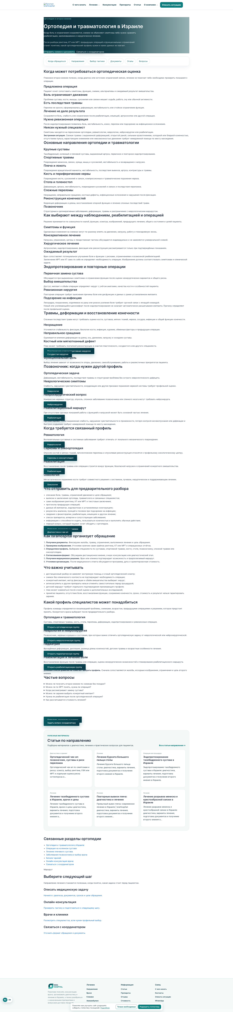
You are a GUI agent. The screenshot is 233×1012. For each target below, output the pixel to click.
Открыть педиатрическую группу (63, 654)
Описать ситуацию (171, 5)
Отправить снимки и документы (59, 52)
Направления (77, 61)
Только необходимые (126, 1007)
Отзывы (124, 997)
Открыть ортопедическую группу (63, 627)
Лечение (94, 5)
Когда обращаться (57, 61)
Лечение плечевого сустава (59, 851)
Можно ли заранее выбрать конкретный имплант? (70, 693)
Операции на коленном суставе (61, 848)
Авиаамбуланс (93, 1001)
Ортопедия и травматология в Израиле (65, 845)
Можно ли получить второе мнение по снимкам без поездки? (75, 684)
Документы (115, 61)
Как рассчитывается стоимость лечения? (66, 700)
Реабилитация (54, 418)
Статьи (137, 5)
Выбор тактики (97, 61)
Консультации (109, 5)
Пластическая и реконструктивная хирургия (69, 351)
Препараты (125, 5)
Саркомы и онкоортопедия (60, 458)
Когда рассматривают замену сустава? (64, 690)
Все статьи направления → (172, 745)
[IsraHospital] (65, 986)
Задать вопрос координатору (61, 723)
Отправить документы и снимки (62, 529)
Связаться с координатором (90, 52)
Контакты (159, 993)
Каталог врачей (53, 858)
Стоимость (125, 1001)
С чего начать (79, 5)
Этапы (130, 61)
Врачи (89, 993)
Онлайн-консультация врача (59, 861)
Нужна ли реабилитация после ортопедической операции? (74, 696)
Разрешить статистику (149, 1007)
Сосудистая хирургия (57, 354)
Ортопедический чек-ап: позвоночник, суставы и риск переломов (67, 760)
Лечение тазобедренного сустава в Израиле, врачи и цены (69, 798)
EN (10, 1000)
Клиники (90, 997)
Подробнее (105, 1008)
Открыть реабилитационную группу (64, 667)
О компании (151, 5)
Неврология (53, 391)
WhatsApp (159, 1001)
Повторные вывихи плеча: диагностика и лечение (112, 798)
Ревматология (54, 444)
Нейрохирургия (54, 404)
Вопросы (143, 61)
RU (5, 1000)
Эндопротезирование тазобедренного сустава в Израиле (158, 760)
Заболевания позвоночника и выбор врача (66, 854)
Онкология (52, 484)
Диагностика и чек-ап (57, 532)
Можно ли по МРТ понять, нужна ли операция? (68, 687)
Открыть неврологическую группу (63, 640)
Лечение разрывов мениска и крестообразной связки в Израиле (160, 799)
